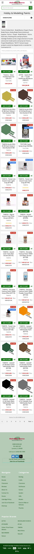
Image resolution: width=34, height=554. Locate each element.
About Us (4, 490)
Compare (14, 71)
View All (20, 534)
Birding (21, 477)
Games (21, 490)
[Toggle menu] (2, 2)
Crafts (20, 480)
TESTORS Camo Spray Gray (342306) (25, 145)
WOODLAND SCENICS (24, 521)
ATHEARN (5, 524)
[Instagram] (17, 456)
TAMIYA (20, 527)
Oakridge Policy (6, 499)
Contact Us (5, 493)
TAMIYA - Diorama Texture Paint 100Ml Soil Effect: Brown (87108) (25, 254)
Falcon (4, 536)
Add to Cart (7, 71)
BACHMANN (5, 533)
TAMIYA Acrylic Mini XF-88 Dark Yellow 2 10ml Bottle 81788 (8, 111)
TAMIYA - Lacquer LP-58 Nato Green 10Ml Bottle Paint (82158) (8, 365)
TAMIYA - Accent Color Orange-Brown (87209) (25, 216)
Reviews (4, 486)
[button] (31, 18)
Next (30, 421)
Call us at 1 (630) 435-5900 (17, 452)
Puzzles (21, 508)
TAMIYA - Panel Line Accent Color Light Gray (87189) (8, 181)
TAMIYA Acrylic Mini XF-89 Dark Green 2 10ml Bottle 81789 (8, 146)
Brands (4, 480)
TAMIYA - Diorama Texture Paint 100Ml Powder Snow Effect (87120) (25, 292)
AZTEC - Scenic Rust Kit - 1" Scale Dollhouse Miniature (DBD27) (25, 77)
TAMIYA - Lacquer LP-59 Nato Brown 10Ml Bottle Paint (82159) (25, 365)
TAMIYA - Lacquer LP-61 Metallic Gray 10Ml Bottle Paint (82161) (25, 402)
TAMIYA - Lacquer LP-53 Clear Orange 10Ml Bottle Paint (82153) (25, 328)
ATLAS (20, 524)
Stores (4, 496)
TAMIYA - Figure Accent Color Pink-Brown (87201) (8, 216)
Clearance (5, 483)
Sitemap (4, 506)
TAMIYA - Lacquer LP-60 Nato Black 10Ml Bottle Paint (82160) (8, 402)
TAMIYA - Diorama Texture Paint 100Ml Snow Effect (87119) (8, 291)
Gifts (20, 496)
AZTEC (4, 521)
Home (3, 477)
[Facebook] (13, 456)
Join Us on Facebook (8, 502)
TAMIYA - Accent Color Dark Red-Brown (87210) (8, 254)
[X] (20, 456)
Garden (21, 493)
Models (21, 499)
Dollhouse (22, 486)
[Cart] (31, 2)
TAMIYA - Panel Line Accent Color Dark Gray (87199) (25, 181)
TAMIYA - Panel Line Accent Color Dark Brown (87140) (8, 328)
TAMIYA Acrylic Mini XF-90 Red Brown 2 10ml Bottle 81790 (25, 111)
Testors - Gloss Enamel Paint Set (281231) (8, 76)
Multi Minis (21, 530)
